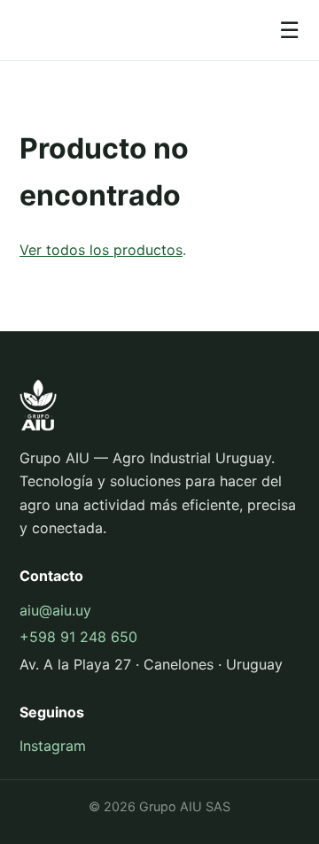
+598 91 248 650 (78, 637)
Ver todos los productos (101, 250)
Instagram (52, 746)
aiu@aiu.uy (55, 610)
